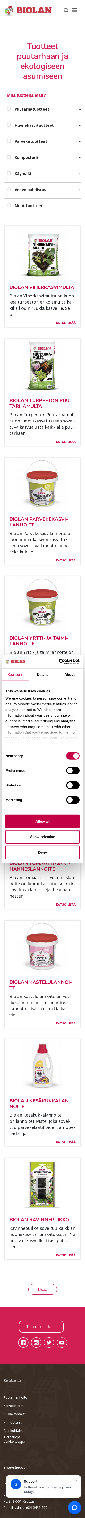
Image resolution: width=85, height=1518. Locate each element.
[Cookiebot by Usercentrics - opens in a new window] (60, 662)
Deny (42, 852)
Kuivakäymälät (15, 1414)
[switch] (73, 770)
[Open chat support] (74, 1507)
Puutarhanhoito (15, 1397)
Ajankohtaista (14, 1430)
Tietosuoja (12, 1437)
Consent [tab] (15, 674)
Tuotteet (15, 1422)
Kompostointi (14, 1405)
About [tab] (69, 674)
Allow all (42, 821)
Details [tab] (42, 674)
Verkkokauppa (14, 1441)
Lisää (42, 1289)
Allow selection (42, 837)
